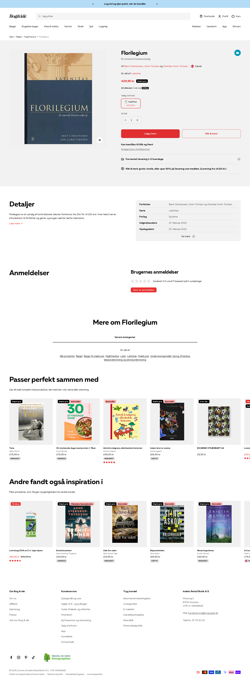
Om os (12, 598)
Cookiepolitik (130, 603)
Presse (12, 614)
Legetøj (103, 26)
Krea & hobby (51, 26)
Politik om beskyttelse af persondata (27, 674)
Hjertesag (14, 609)
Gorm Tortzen (151, 66)
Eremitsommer (64, 550)
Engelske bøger (30, 26)
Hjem (11, 37)
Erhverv (237, 26)
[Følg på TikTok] (33, 657)
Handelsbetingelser (133, 614)
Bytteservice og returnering (76, 620)
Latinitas (136, 73)
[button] (109, 462)
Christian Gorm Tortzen (175, 66)
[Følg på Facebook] (11, 657)
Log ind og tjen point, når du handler (125, 3)
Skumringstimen (205, 550)
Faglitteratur (30, 37)
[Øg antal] (137, 120)
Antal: (124, 113)
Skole (80, 26)
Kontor (68, 26)
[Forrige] (92, 4)
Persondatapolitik (133, 625)
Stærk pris (143, 356)
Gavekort (212, 26)
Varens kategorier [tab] (125, 337)
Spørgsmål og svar (71, 598)
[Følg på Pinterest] (26, 657)
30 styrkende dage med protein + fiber (76, 448)
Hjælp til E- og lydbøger (74, 603)
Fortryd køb (67, 641)
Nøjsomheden (157, 550)
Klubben (196, 26)
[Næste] (157, 4)
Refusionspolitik (55, 674)
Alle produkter (67, 356)
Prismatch (66, 614)
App (224, 26)
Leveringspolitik (94, 674)
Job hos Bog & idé (19, 620)
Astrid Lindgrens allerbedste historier (122, 448)
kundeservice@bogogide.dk (203, 613)
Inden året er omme (160, 448)
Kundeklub (66, 636)
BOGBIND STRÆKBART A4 (210, 448)
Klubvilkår (128, 620)
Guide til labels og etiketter (75, 609)
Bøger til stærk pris (94, 356)
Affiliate (13, 603)
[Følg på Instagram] (19, 657)
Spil (91, 26)
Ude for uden (110, 550)
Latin (123, 356)
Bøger (12, 26)
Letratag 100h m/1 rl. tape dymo (26, 550)
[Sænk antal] (125, 120)
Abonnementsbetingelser (137, 598)
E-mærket (128, 609)
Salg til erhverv (69, 625)
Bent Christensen (133, 66)
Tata (11, 448)
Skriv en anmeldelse (143, 289)
